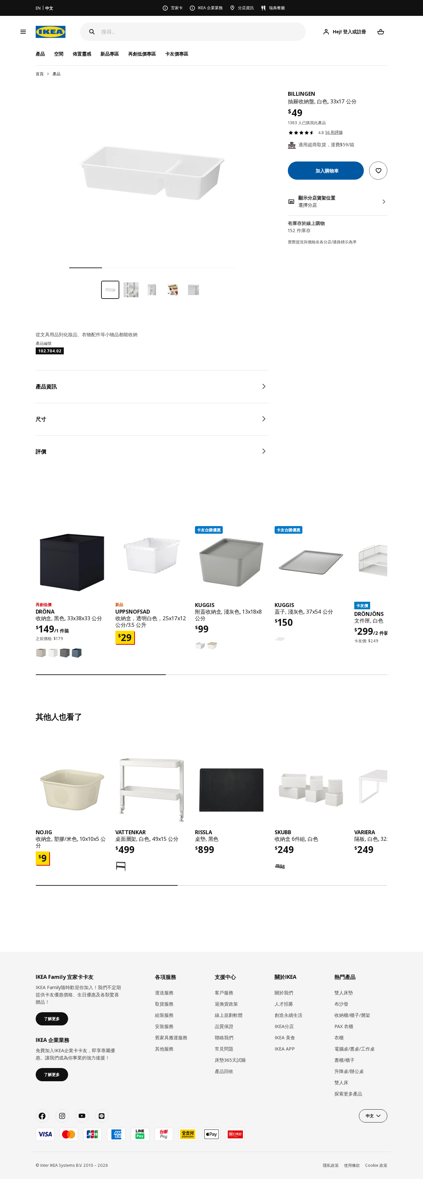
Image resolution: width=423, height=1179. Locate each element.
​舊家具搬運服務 (171, 1037)
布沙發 (341, 1004)
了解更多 (52, 1018)
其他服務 (164, 1049)
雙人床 (341, 1082)
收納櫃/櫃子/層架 (352, 1015)
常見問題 (224, 1049)
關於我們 (284, 992)
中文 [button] (370, 1116)
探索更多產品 (348, 1093)
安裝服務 (164, 1026)
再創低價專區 (142, 54)
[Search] (91, 32)
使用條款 (352, 1165)
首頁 (40, 74)
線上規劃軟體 (229, 1015)
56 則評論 (334, 132)
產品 (56, 74)
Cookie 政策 (376, 1165)
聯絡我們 (224, 1037)
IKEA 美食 (285, 1037)
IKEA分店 (284, 1026)
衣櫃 (339, 1037)
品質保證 (224, 1026)
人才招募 (284, 1004)
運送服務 (164, 992)
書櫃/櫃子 (344, 1060)
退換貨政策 (226, 1004)
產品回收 (224, 1071)
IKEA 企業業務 (210, 8)
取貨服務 (164, 1004)
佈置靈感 (82, 54)
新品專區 (109, 54)
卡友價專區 (176, 54)
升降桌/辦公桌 (349, 1071)
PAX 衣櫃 (343, 1026)
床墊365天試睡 (230, 1060)
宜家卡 (177, 8)
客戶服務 (224, 992)
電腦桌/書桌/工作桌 (354, 1049)
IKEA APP (285, 1049)
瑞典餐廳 (277, 8)
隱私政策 (331, 1165)
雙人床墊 (343, 992)
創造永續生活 (288, 1015)
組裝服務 (164, 1015)
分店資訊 (246, 8)
